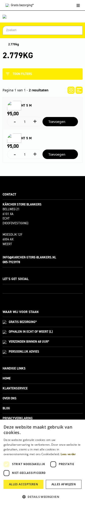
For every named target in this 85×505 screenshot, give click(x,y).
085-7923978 (11, 262)
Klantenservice (15, 388)
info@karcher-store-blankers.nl (29, 257)
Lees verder (68, 454)
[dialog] (42, 462)
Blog (6, 408)
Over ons (10, 398)
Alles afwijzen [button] (63, 484)
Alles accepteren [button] (23, 484)
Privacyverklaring (18, 418)
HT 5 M (26, 105)
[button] (42, 497)
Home (7, 378)
